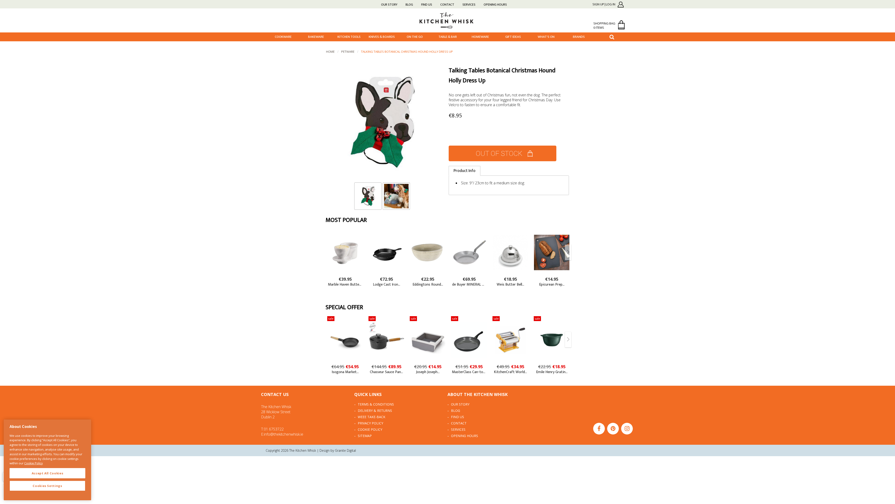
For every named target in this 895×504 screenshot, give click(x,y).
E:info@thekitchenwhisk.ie (282, 434)
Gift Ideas (513, 37)
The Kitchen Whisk (447, 20)
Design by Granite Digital (338, 450)
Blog (409, 4)
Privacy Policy (370, 423)
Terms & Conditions (376, 404)
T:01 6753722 (272, 429)
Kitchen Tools (349, 37)
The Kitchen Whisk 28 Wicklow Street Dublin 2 (276, 412)
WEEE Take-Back (371, 417)
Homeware (480, 37)
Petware (348, 51)
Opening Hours (495, 4)
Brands (579, 37)
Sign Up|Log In (603, 4)
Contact (447, 4)
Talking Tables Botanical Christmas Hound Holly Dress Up (407, 51)
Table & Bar (447, 37)
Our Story (389, 4)
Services (468, 4)
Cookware (283, 37)
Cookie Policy (370, 429)
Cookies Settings (47, 486)
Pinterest (613, 428)
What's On (546, 37)
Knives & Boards (382, 37)
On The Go (415, 37)
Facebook (599, 428)
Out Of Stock (499, 153)
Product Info (464, 170)
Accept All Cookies (47, 473)
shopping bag (604, 25)
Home (330, 51)
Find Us (426, 4)
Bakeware (316, 37)
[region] (47, 460)
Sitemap (365, 436)
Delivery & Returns (375, 410)
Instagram (627, 428)
